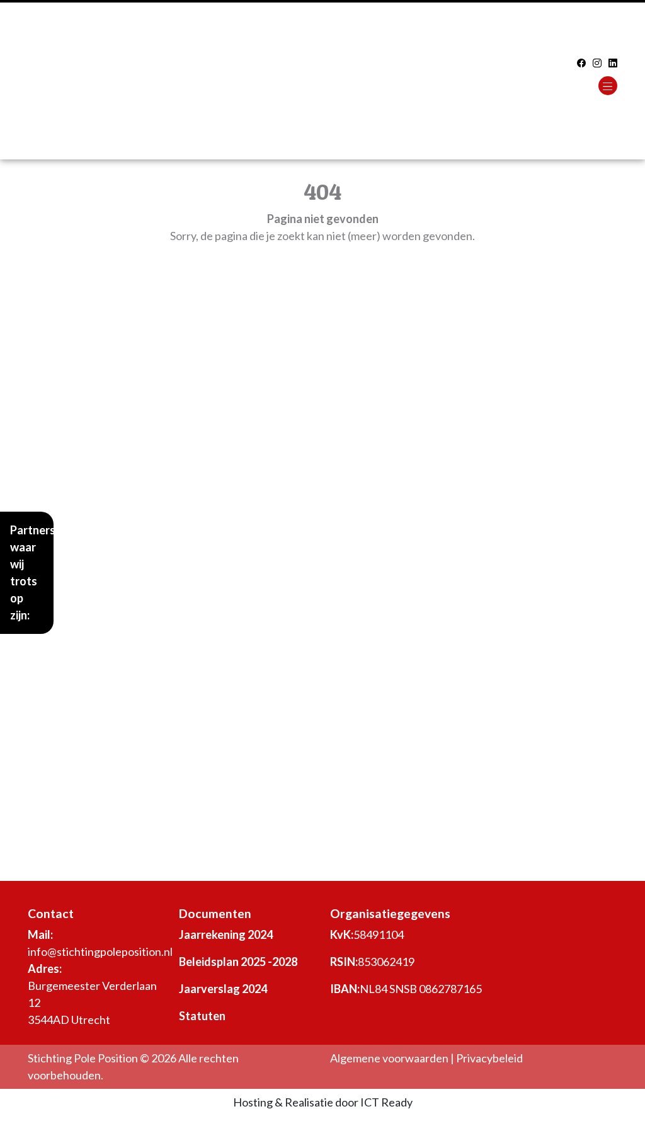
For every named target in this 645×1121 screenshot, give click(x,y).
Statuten (202, 1016)
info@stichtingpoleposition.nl (100, 951)
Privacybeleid (489, 1058)
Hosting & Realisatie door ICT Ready (323, 1102)
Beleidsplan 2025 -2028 (238, 962)
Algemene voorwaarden (389, 1058)
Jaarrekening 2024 (226, 934)
